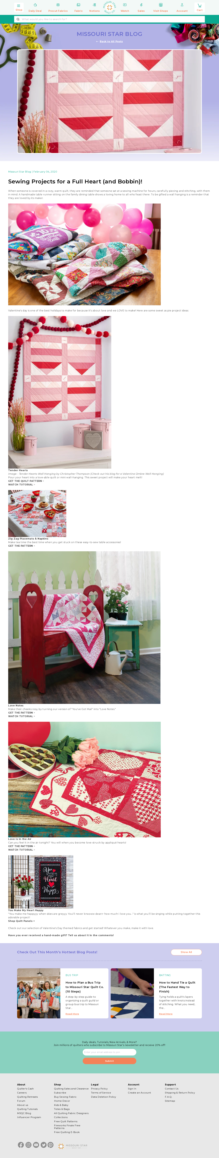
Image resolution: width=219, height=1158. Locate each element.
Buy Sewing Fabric (65, 1096)
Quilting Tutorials (27, 1109)
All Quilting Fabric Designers (71, 1113)
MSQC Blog (24, 1113)
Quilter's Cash (25, 1088)
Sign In (132, 1088)
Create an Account (139, 1092)
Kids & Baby (61, 1105)
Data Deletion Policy (103, 1096)
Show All (186, 952)
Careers (22, 1092)
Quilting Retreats (27, 1096)
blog (113, 473)
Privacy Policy (99, 1088)
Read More (72, 1013)
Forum (21, 1101)
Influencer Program (29, 1117)
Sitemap (170, 1101)
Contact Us (171, 1088)
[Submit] (18, 19)
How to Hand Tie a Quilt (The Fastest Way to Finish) (177, 987)
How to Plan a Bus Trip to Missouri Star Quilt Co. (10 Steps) (85, 987)
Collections (61, 1117)
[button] (19, 7)
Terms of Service (101, 1092)
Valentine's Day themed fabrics (62, 928)
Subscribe (60, 1092)
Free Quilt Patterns (65, 1121)
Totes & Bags (62, 1109)
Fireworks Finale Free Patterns (67, 1127)
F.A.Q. (168, 1096)
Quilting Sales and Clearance (71, 1088)
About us (22, 1105)
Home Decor (62, 1101)
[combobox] (109, 19)
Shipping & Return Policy (180, 1092)
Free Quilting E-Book (67, 1132)
